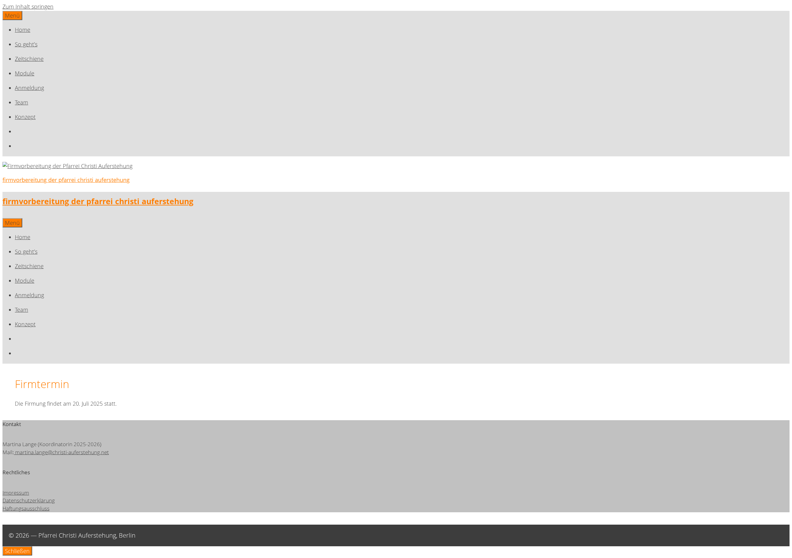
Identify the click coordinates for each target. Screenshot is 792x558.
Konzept (25, 116)
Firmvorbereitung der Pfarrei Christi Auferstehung (66, 180)
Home (22, 29)
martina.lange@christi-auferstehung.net (62, 452)
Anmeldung (29, 87)
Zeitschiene (29, 58)
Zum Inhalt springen (28, 6)
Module (24, 73)
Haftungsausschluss (26, 508)
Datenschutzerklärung (28, 500)
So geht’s (26, 44)
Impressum (15, 492)
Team (21, 102)
